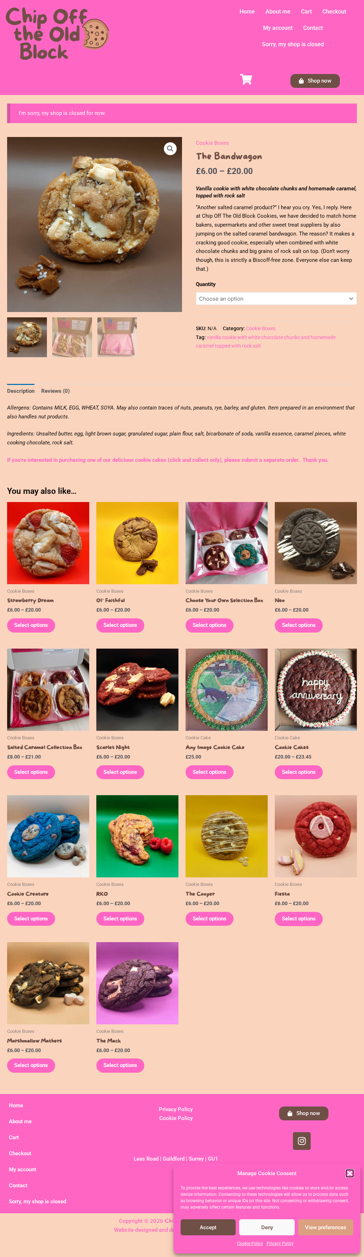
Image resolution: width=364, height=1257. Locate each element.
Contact (313, 28)
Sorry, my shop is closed (293, 44)
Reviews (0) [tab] (55, 391)
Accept (208, 1227)
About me (278, 11)
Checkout (334, 11)
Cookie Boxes (212, 143)
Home (247, 11)
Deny (267, 1227)
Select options (31, 625)
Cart (306, 11)
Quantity (206, 284)
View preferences (325, 1227)
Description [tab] (20, 391)
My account (278, 28)
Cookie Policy (250, 1243)
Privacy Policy (280, 1243)
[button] (349, 1173)
